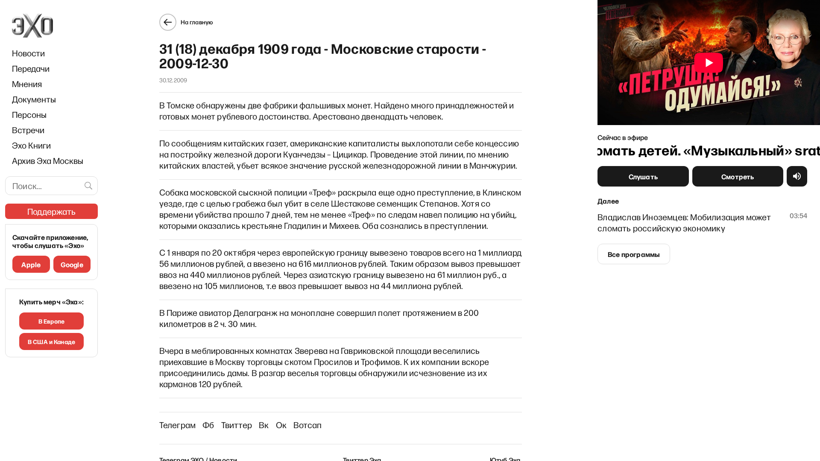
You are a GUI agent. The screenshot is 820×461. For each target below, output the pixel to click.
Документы (34, 99)
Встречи (28, 129)
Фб (208, 424)
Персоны (29, 114)
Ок (281, 424)
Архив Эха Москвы (47, 160)
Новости (28, 52)
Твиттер (236, 424)
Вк (264, 424)
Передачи (31, 68)
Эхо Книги (31, 145)
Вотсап (307, 424)
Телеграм (177, 424)
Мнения (27, 83)
